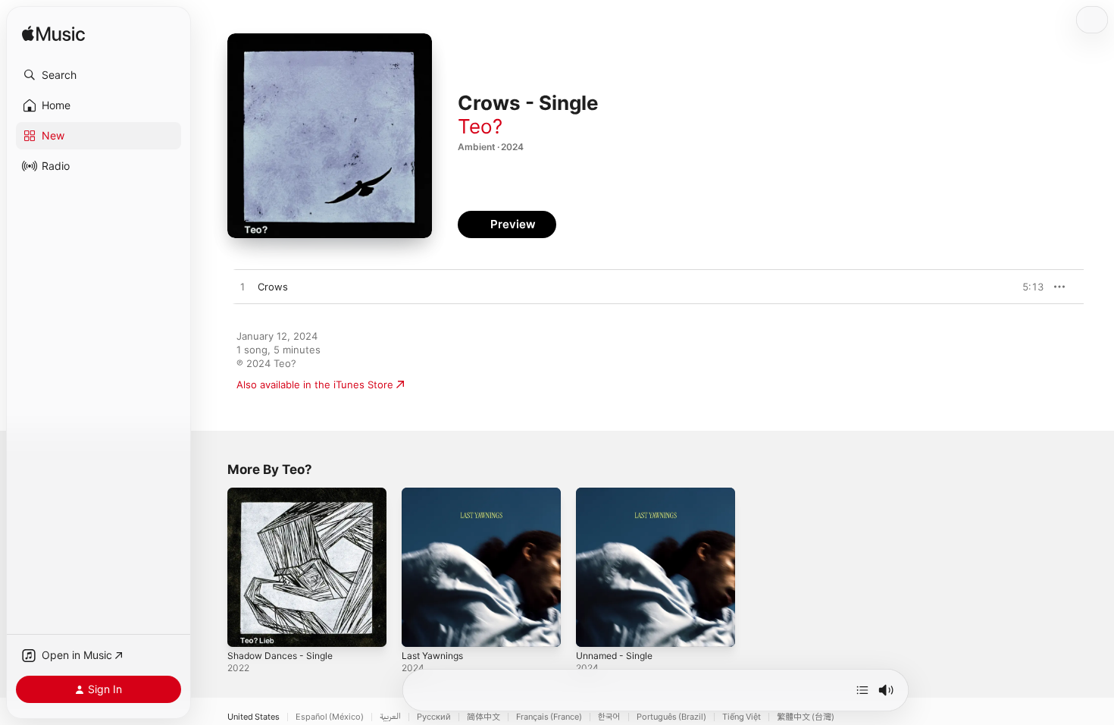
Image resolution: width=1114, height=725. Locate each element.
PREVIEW (1027, 286)
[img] (53, 34)
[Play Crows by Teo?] (242, 287)
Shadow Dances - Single (285, 494)
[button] (98, 75)
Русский (434, 717)
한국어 (609, 717)
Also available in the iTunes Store (314, 384)
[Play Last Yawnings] (420, 628)
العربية (390, 717)
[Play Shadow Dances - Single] (246, 628)
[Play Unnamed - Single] (595, 628)
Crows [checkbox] (273, 287)
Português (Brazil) (671, 717)
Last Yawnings (436, 494)
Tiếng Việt (741, 717)
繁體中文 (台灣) (805, 717)
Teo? (480, 126)
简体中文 (483, 717)
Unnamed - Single (618, 494)
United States (253, 717)
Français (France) (549, 717)
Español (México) (330, 717)
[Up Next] (862, 690)
